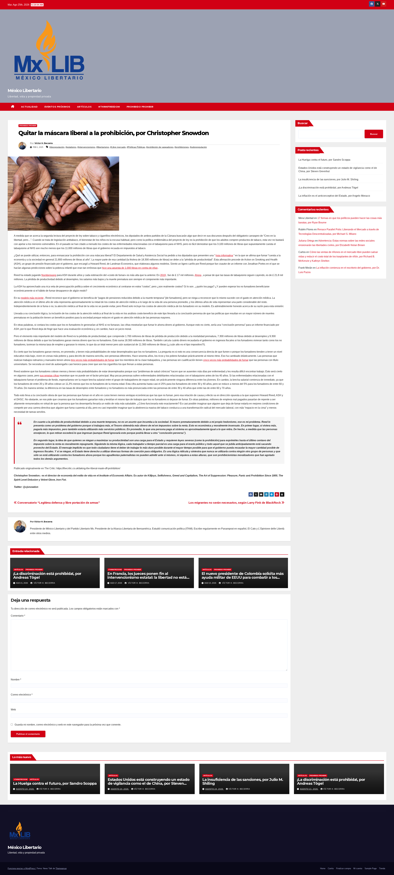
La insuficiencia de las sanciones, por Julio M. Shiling (328, 179)
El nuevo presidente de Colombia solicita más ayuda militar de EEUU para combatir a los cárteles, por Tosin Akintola (242, 577)
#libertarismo (102, 147)
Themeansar (61, 868)
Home (322, 868)
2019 (163, 275)
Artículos (84, 106)
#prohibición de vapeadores (159, 147)
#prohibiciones (182, 147)
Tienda (382, 868)
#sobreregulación (198, 147)
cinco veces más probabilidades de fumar (225, 360)
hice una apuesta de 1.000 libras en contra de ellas (130, 268)
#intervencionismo (86, 147)
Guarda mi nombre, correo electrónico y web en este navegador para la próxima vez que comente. (68, 724)
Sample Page (371, 868)
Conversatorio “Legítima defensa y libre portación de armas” (58, 502)
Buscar (303, 123)
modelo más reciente (32, 298)
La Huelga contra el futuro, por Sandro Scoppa (324, 159)
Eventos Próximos (57, 106)
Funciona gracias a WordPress (22, 868)
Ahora (198, 275)
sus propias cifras (49, 375)
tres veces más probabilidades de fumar (92, 360)
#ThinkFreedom (109, 106)
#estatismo (71, 147)
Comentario (18, 615)
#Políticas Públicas (136, 147)
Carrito (331, 868)
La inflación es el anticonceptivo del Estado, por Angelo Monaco (334, 195)
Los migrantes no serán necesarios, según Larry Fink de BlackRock (235, 502)
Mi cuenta (357, 868)
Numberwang (48, 275)
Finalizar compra (343, 868)
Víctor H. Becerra (43, 143)
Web (13, 709)
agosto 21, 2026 (309, 789)
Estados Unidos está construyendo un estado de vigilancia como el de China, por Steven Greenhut (148, 783)
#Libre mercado (118, 147)
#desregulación (56, 147)
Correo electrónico (21, 694)
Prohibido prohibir (140, 106)
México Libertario (24, 90)
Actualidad (29, 106)
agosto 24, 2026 (25, 789)
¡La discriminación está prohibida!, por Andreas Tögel (47, 575)
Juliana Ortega (306, 240)
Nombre (16, 679)
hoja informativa (224, 255)
